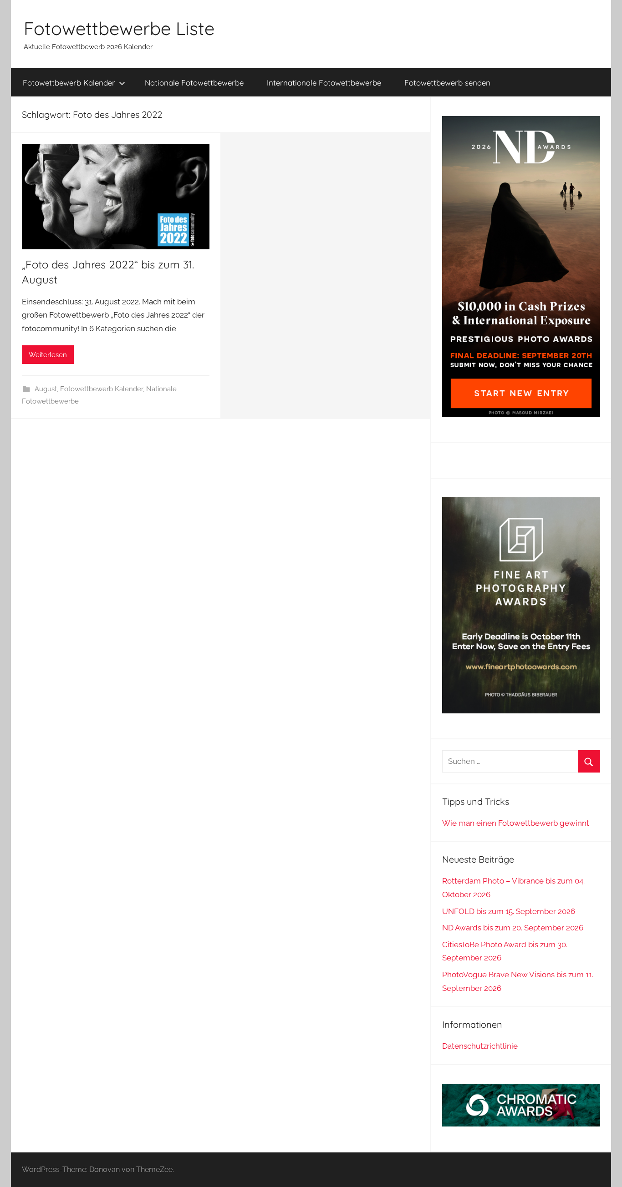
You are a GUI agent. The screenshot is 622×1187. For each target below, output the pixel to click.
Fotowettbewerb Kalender (69, 82)
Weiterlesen (48, 355)
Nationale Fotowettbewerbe (194, 82)
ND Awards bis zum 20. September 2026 (512, 927)
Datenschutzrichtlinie (480, 1046)
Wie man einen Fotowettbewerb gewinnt (515, 823)
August (46, 389)
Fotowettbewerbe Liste (119, 28)
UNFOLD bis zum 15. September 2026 (508, 911)
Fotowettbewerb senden (447, 82)
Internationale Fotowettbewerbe (324, 82)
